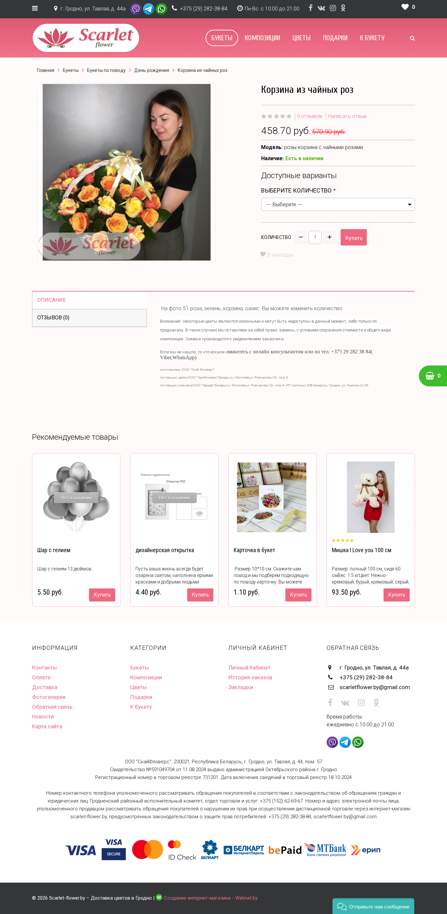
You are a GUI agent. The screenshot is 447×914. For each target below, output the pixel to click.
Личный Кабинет (249, 667)
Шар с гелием (53, 550)
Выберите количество (296, 190)
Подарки (335, 38)
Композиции (262, 38)
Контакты (44, 667)
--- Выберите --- (284, 204)
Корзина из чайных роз (202, 70)
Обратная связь (52, 706)
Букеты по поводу (106, 70)
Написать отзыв (347, 116)
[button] (373, 906)
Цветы (302, 38)
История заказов (250, 677)
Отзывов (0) (53, 317)
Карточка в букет (254, 550)
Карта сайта (47, 726)
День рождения (151, 70)
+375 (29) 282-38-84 (203, 9)
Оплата (41, 677)
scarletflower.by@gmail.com (375, 687)
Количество (276, 237)
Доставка (44, 687)
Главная (45, 70)
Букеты (221, 38)
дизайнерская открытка (164, 550)
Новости (43, 716)
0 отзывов (309, 116)
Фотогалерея (48, 697)
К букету (372, 38)
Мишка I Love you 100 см (361, 550)
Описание (51, 300)
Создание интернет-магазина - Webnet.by (211, 898)
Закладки (240, 687)
